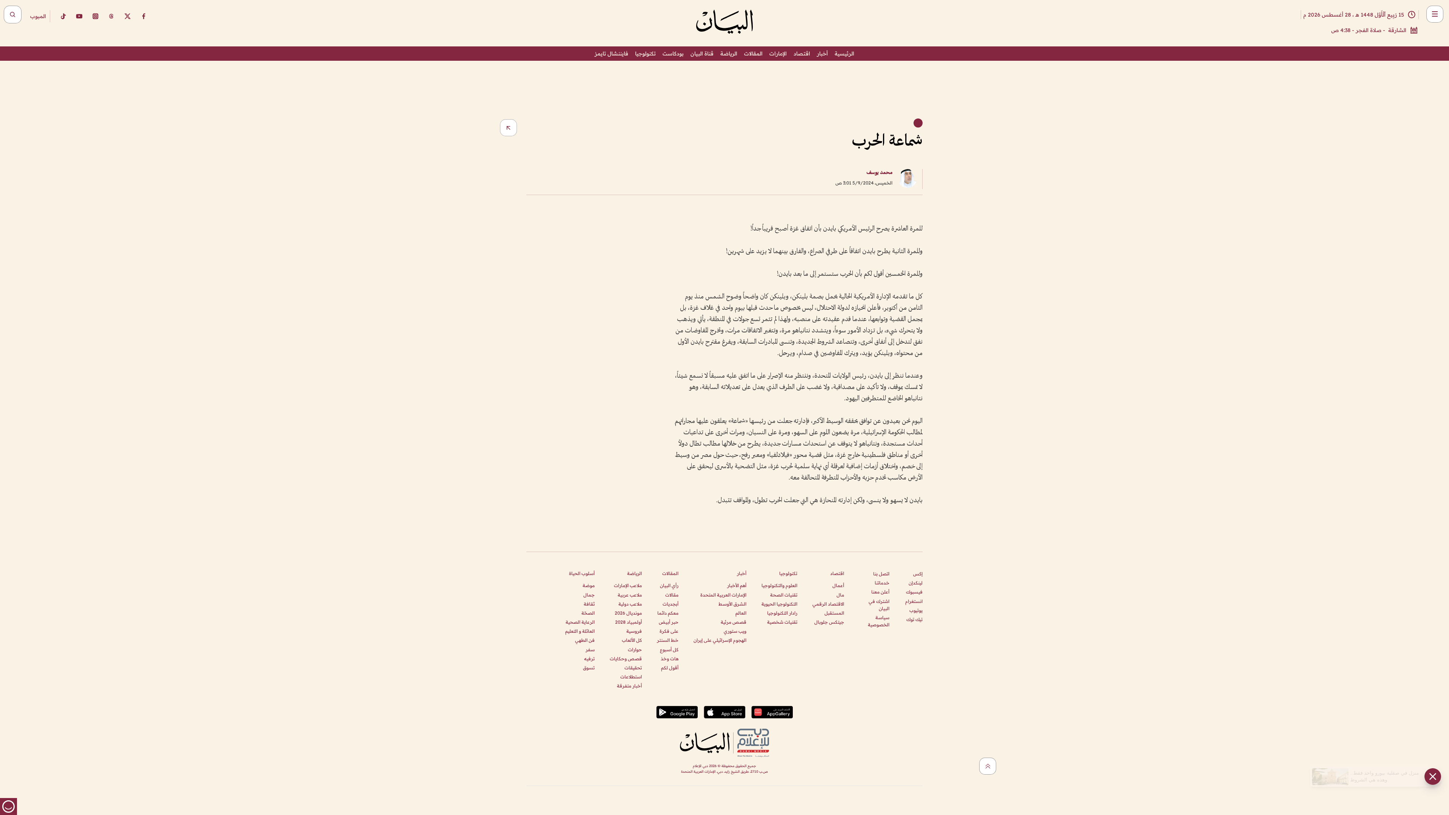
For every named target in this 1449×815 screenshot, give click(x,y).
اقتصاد (802, 53)
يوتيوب (916, 610)
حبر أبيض (668, 622)
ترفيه (589, 658)
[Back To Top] (987, 766)
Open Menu (1435, 14)
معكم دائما (667, 613)
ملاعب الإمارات (628, 585)
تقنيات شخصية (782, 622)
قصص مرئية (733, 622)
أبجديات (670, 604)
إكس (918, 574)
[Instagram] (95, 16)
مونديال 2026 (628, 613)
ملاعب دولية (630, 604)
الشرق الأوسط (732, 604)
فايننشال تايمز (611, 53)
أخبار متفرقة (629, 686)
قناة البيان (702, 53)
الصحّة (588, 613)
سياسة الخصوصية (878, 621)
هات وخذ (669, 658)
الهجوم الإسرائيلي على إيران (720, 640)
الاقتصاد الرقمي (828, 604)
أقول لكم (669, 667)
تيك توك (914, 619)
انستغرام (914, 601)
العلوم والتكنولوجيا (779, 585)
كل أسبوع (669, 649)
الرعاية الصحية (580, 622)
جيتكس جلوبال (829, 622)
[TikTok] (63, 16)
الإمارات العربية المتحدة (723, 595)
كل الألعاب (632, 640)
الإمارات (778, 53)
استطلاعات (631, 677)
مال (840, 595)
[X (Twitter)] (128, 16)
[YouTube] (79, 16)
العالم (740, 613)
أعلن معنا (880, 592)
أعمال (838, 585)
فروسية (634, 631)
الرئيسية (844, 53)
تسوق (589, 667)
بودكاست (673, 53)
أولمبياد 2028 (628, 622)
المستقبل (834, 613)
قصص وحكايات (626, 658)
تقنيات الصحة (783, 595)
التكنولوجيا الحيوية (779, 604)
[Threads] (111, 16)
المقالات (753, 53)
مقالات (671, 595)
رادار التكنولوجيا (782, 613)
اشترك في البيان (879, 604)
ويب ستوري (735, 631)
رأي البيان (669, 585)
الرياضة (728, 53)
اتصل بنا (881, 574)
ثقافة (589, 604)
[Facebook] (144, 16)
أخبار (822, 53)
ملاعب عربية (630, 595)
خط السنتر (667, 640)
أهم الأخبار (736, 585)
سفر (590, 649)
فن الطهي (585, 640)
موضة (589, 585)
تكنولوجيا (645, 53)
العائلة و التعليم (580, 631)
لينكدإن (916, 583)
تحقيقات (633, 667)
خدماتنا (882, 583)
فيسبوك (914, 592)
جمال (589, 595)
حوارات (635, 649)
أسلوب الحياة (582, 573)
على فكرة (669, 631)
